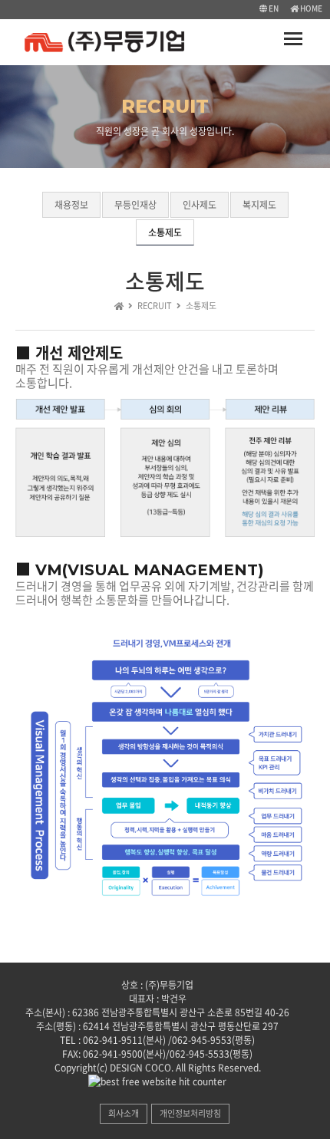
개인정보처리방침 (190, 1113)
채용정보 (71, 205)
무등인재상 (135, 205)
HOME (310, 8)
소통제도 (165, 232)
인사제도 (199, 205)
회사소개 (123, 1113)
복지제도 (259, 205)
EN (273, 8)
